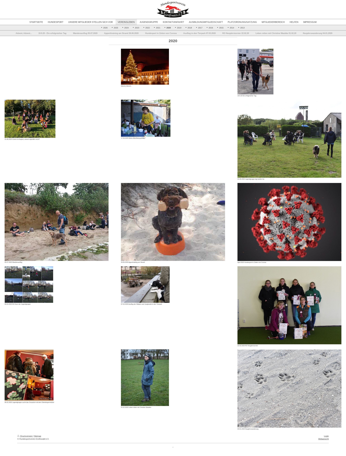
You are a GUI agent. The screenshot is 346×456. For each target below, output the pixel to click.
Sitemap (37, 436)
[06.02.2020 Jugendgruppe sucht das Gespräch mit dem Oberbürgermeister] (57, 375)
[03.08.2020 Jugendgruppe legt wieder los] (289, 139)
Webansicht (323, 439)
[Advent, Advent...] (173, 67)
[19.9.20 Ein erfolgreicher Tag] (289, 71)
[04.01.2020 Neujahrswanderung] (289, 389)
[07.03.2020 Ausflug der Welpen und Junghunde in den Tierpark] (173, 284)
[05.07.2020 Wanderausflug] (57, 222)
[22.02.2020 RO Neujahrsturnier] (289, 305)
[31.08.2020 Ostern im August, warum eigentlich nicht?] (57, 119)
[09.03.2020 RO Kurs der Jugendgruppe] (57, 284)
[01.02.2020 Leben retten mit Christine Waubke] (173, 377)
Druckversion (26, 436)
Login (326, 436)
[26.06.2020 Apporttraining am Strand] (173, 222)
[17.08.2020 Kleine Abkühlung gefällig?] (173, 118)
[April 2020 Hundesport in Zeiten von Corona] (289, 222)
